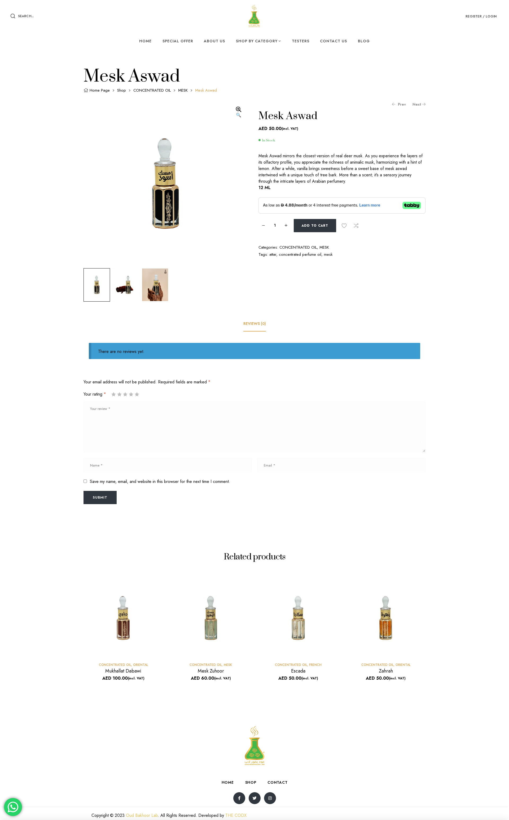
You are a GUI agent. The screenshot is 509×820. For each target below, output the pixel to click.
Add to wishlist (344, 225)
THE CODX (236, 815)
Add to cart (315, 225)
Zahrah (386, 670)
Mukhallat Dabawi (123, 670)
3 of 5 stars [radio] (125, 394)
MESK (183, 90)
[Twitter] (255, 798)
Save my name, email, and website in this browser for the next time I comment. (160, 481)
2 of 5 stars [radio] (119, 394)
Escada (298, 670)
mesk (328, 254)
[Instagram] (270, 798)
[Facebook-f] (239, 798)
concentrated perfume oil (300, 254)
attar (272, 254)
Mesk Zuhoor (211, 670)
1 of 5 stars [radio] (113, 394)
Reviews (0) (254, 323)
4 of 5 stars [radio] (131, 394)
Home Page (100, 90)
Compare (356, 225)
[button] (239, 112)
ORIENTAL (140, 664)
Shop (121, 90)
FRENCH (315, 664)
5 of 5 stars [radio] (137, 394)
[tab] (254, 323)
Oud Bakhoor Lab (142, 815)
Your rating (95, 394)
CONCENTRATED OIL (152, 90)
